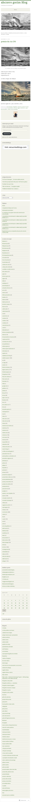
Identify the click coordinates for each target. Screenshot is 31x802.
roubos (3, 514)
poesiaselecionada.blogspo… (8, 570)
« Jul (3, 613)
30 (26, 608)
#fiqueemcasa (5, 246)
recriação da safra (6, 498)
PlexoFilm (4, 467)
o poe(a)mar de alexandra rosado (9, 757)
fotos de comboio (6, 376)
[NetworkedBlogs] (15, 148)
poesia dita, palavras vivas (8, 771)
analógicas (4, 283)
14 (19, 603)
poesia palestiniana (6, 479)
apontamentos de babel (7, 646)
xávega (3, 561)
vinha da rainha (5, 556)
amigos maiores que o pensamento (10, 635)
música (3, 423)
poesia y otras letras (6, 481)
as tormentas (5, 651)
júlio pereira (5, 708)
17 (4, 605)
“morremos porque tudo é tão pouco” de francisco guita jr (14, 181)
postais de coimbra (6, 484)
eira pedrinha (5, 344)
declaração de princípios (7, 210)
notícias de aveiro (6, 446)
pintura (3, 463)
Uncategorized (5, 549)
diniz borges (5, 663)
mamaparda (5, 411)
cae (3, 313)
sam (3, 523)
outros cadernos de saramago (8, 760)
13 (15, 603)
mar (3, 414)
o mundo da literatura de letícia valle (10, 755)
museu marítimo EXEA (7, 743)
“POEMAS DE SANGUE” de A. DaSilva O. (10, 188)
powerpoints (5, 486)
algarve (3, 278)
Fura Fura (4, 694)
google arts (4, 386)
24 (4, 608)
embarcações (5, 346)
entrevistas (4, 351)
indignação (4, 706)
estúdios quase (5, 358)
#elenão (4, 241)
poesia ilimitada (5, 774)
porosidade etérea (6, 783)
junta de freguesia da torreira (8, 718)
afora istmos (5, 271)
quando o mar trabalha (7, 493)
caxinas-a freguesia (6, 658)
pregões (4, 491)
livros (3, 407)
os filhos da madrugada (7, 451)
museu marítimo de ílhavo (7, 741)
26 (11, 608)
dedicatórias (5, 330)
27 (15, 608)
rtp (3, 516)
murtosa (4, 439)
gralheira (4, 388)
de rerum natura (5, 660)
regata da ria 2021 (6, 505)
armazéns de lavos (6, 288)
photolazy (4, 460)
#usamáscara (5, 253)
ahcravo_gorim (5, 276)
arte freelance (5, 649)
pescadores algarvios (7, 458)
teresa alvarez (5, 537)
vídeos (3, 554)
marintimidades (5, 729)
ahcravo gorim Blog (14, 2)
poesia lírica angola (6, 474)
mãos (3, 416)
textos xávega (5, 542)
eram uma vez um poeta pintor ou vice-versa (11, 665)
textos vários (5, 540)
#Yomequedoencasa (6, 255)
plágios (3, 465)
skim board (4, 528)
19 (11, 605)
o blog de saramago (6, 750)
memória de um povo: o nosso (9, 739)
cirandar (4, 318)
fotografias (15, 106)
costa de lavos (5, 325)
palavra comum (5, 762)
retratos (4, 509)
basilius (4, 297)
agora (3, 274)
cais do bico (5, 316)
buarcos (4, 306)
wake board (4, 558)
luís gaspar (4, 722)
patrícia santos (5, 764)
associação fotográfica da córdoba (9, 653)
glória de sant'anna (6, 697)
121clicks (4, 628)
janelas (3, 390)
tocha (3, 544)
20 (15, 605)
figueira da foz (5, 369)
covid (3, 327)
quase (3, 495)
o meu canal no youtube (7, 753)
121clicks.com (5, 579)
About (3, 205)
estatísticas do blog (6, 355)
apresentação (9, 106)
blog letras (4, 656)
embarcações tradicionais (7, 348)
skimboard (4, 530)
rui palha (4, 785)
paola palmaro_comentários (8, 456)
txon (3, 792)
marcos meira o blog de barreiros (9, 725)
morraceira (4, 437)
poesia (23, 106)
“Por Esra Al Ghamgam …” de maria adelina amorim (13, 179)
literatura (4, 400)
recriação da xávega (6, 500)
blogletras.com (5, 577)
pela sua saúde (5, 767)
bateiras (4, 299)
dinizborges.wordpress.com (8, 574)
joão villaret (4, 711)
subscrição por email (7, 123)
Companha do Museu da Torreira (9, 208)
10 (4, 603)
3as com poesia (5, 260)
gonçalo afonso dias (6, 699)
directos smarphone (6, 332)
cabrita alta (4, 309)
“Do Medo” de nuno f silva (7, 184)
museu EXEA (4, 442)
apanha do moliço (6, 644)
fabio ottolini (5, 674)
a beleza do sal (5, 264)
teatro (3, 535)
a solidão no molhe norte (7, 269)
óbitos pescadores (6, 295)
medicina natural (5, 736)
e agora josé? (5, 339)
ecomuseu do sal (6, 341)
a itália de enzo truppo (7, 632)
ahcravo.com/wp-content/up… (8, 586)
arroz (3, 290)
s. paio (3, 519)
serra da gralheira (6, 526)
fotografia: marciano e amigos (8, 687)
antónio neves (5, 639)
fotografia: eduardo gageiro (8, 685)
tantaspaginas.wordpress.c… (8, 572)
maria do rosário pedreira (8, 727)
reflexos (4, 502)
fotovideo (4, 381)
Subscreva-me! (7, 133)
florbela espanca (6, 372)
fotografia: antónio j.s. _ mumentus (9, 683)
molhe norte (5, 432)
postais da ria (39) (8, 42)
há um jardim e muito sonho (8, 704)
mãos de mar (5, 421)
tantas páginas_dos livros (7, 790)
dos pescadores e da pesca (8, 337)
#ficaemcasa (5, 243)
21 (19, 605)
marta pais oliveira (6, 732)
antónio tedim (5, 642)
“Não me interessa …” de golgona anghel (11, 186)
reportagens (5, 507)
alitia (3, 281)
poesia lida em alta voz (7, 477)
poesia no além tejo (6, 776)
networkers (4, 444)
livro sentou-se (5, 404)
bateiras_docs (5, 302)
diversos (4, 334)
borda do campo (6, 304)
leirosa (3, 395)
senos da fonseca (6, 788)
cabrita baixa (5, 311)
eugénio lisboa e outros (7, 672)
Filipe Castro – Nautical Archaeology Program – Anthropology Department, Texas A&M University (15, 677)
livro (3, 402)
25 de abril (4, 257)
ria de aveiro (5, 512)
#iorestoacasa (5, 248)
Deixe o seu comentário (13, 109)
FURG (3, 383)
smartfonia (4, 533)
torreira (26, 106)
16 (26, 603)
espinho (4, 353)
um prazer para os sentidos (8, 795)
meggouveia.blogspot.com (8, 581)
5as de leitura (5, 262)
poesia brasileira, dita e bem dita (9, 769)
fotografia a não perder (7, 680)
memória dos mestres (7, 425)
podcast (4, 470)
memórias (4, 428)
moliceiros (19, 106)
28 (19, 608)
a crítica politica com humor (8, 630)
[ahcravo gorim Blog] (16, 29)
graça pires (4, 701)
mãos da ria (4, 418)
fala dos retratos (5, 367)
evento (3, 365)
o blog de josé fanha (6, 748)
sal (3, 521)
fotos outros (5, 379)
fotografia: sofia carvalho (7, 692)
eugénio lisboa (5, 670)
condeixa (4, 323)
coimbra (4, 320)
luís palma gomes (6, 409)
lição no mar (5, 397)
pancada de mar (5, 453)
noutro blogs (5, 449)
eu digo (4, 362)
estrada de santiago (6, 667)
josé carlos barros (6, 715)
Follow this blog (15, 148)
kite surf (4, 393)
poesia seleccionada (6, 778)
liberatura (4, 720)
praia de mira (5, 488)
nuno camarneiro (6, 746)
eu (2, 360)
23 (26, 605)
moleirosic (4, 430)
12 (11, 603)
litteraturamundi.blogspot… (8, 584)
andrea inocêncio (6, 637)
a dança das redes (6, 267)
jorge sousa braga (6, 713)
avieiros (4, 292)
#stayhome (4, 250)
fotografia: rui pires (6, 690)
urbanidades (5, 551)
